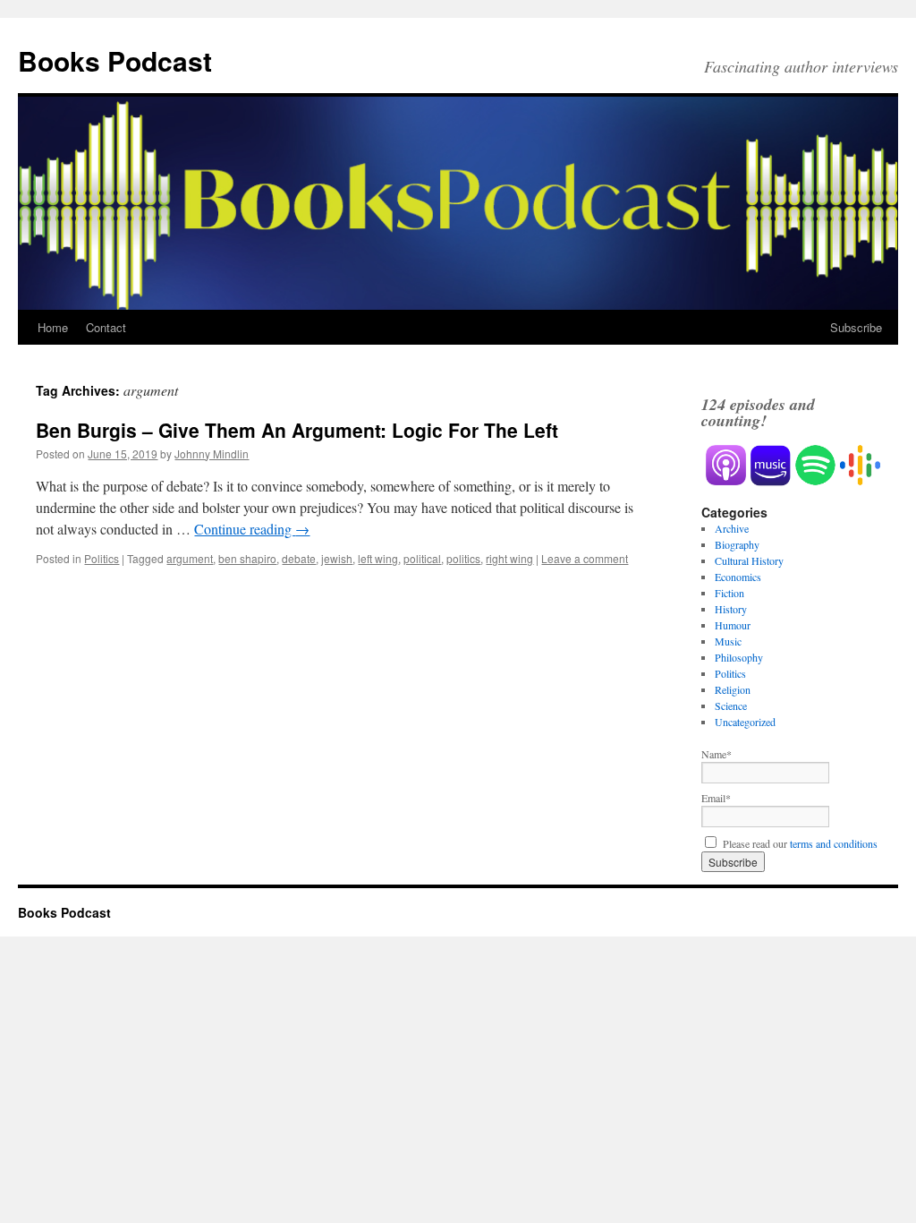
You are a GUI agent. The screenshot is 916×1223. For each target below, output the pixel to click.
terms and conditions (834, 843)
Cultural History (749, 560)
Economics (738, 576)
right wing (509, 558)
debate (299, 558)
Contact (106, 327)
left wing (378, 558)
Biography (737, 544)
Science (731, 705)
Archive (732, 528)
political (422, 558)
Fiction (729, 593)
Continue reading (252, 528)
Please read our (798, 843)
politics (463, 558)
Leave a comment (584, 558)
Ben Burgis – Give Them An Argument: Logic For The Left (297, 429)
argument (189, 558)
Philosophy (739, 657)
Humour (733, 625)
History (731, 609)
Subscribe (856, 327)
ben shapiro (247, 558)
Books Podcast (115, 60)
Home (53, 327)
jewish (336, 558)
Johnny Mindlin (211, 453)
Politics (101, 558)
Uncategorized (745, 721)
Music (728, 641)
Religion (733, 689)
